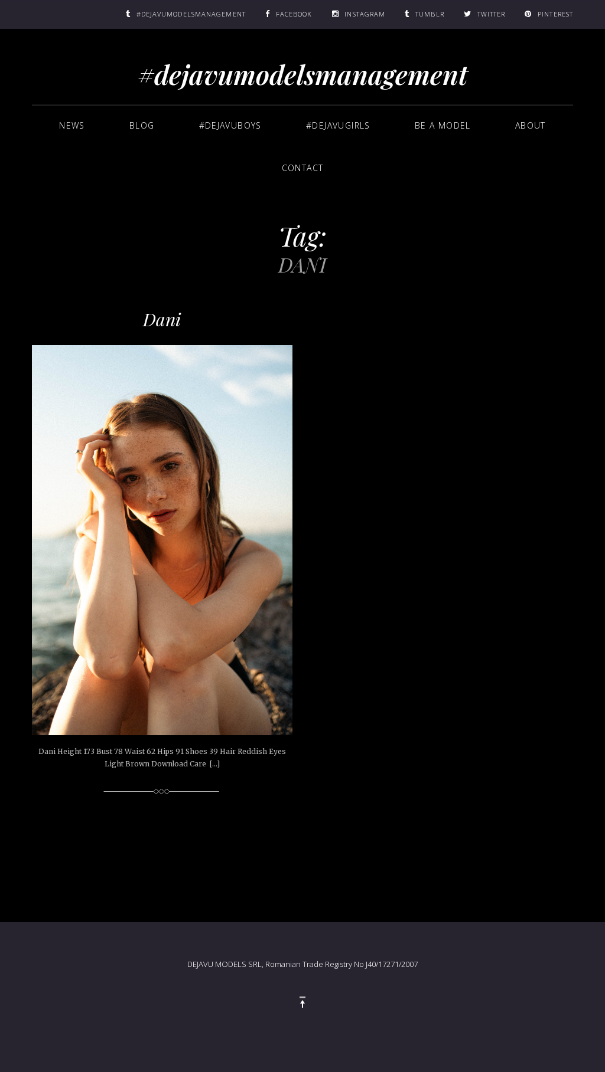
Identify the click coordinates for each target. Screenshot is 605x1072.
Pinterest (555, 13)
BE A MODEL (443, 125)
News (72, 125)
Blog (142, 125)
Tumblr (429, 13)
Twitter (491, 13)
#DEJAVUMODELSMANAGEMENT (191, 13)
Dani (162, 319)
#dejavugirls (338, 125)
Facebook (294, 13)
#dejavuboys (230, 125)
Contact (303, 167)
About (530, 125)
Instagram (364, 13)
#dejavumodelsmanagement (303, 73)
